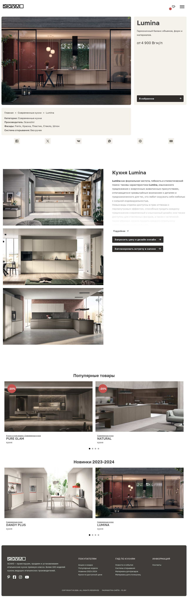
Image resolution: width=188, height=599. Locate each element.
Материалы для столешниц (128, 574)
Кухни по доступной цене (90, 574)
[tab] (89, 448)
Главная (9, 112)
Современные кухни (30, 112)
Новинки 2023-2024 (87, 571)
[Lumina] (139, 516)
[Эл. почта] (171, 141)
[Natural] (139, 429)
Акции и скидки (85, 565)
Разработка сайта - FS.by (114, 590)
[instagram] (20, 577)
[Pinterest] (140, 141)
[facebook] (14, 577)
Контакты (156, 565)
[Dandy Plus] (48, 516)
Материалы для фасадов (126, 571)
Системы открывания (125, 568)
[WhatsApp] (109, 141)
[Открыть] (182, 9)
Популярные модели (88, 568)
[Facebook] (17, 141)
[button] (160, 98)
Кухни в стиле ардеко (15, 436)
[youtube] (27, 577)
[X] (48, 141)
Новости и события (124, 565)
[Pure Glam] (48, 429)
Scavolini (29, 122)
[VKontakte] (79, 141)
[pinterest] (8, 577)
